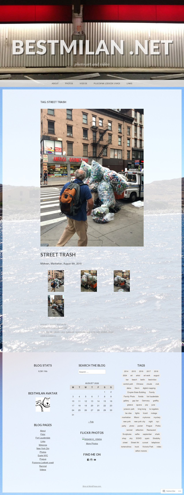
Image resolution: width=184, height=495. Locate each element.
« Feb (91, 421)
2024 (125, 375)
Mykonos (43, 444)
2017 (149, 371)
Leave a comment (48, 336)
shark (157, 434)
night (151, 421)
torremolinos (126, 446)
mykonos (146, 417)
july (146, 404)
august (156, 375)
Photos (69, 83)
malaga (154, 413)
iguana (139, 404)
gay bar (135, 400)
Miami (136, 417)
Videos (83, 83)
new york (91, 332)
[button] (55, 281)
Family (152, 392)
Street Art (135, 442)
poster (140, 425)
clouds (149, 383)
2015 (134, 371)
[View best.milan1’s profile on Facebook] (88, 460)
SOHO (138, 438)
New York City (43, 448)
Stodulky (156, 438)
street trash (107, 332)
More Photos (92, 443)
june (153, 404)
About (55, 83)
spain (147, 438)
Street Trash (58, 254)
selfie (137, 434)
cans (63, 332)
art (47, 332)
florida (140, 396)
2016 (141, 371)
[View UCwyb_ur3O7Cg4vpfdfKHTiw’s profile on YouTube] (95, 460)
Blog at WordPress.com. (92, 486)
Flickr (42, 434)
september (147, 434)
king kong (142, 409)
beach (134, 379)
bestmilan (61, 324)
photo (132, 425)
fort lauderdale (153, 396)
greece (130, 404)
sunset (145, 442)
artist (138, 375)
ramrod (129, 430)
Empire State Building (137, 392)
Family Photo (129, 396)
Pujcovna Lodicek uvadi (107, 83)
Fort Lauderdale (43, 437)
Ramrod (43, 466)
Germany (146, 400)
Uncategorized (59, 328)
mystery (157, 417)
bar (127, 379)
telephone (156, 442)
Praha (158, 425)
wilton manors (141, 450)
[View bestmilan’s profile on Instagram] (91, 460)
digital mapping (149, 388)
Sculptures (127, 434)
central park (128, 383)
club (157, 383)
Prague (43, 458)
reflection (139, 430)
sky (131, 438)
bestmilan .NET (92, 47)
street (125, 442)
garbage (70, 332)
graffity (156, 400)
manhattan (80, 332)
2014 (126, 371)
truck (137, 446)
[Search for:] (92, 371)
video (159, 446)
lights (137, 413)
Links (129, 83)
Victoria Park (147, 446)
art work (147, 375)
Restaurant (151, 430)
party (124, 425)
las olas (128, 413)
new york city (139, 421)
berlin (142, 379)
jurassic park (129, 409)
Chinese (139, 383)
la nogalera (153, 409)
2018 (156, 371)
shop (124, 438)
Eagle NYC (43, 455)
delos (129, 388)
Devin (137, 388)
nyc (98, 332)
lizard (145, 413)
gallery (126, 400)
